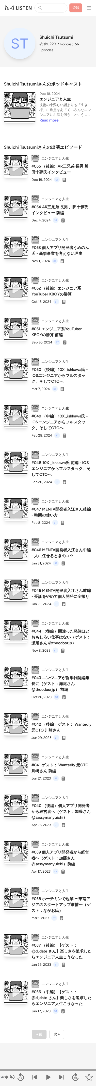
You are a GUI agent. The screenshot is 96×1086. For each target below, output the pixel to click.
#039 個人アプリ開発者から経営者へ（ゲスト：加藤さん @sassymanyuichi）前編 (60, 858)
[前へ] (34, 1077)
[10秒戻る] (21, 1077)
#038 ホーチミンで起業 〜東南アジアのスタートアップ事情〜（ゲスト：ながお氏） (61, 904)
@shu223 (48, 44)
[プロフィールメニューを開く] (89, 8)
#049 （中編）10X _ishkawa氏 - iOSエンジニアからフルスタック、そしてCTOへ (60, 422)
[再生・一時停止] (48, 1077)
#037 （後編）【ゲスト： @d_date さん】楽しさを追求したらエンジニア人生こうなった (62, 951)
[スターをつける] (89, 1077)
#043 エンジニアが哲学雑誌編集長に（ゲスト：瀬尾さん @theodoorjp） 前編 (60, 683)
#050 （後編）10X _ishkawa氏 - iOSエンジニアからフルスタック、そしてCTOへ (60, 375)
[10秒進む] (75, 1077)
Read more (49, 120)
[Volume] (9, 1077)
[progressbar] (48, 1070)
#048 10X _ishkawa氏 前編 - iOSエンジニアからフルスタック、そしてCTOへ (61, 468)
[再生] (16, 166)
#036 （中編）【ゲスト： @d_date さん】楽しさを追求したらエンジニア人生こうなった (62, 997)
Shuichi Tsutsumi (56, 37)
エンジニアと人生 (55, 99)
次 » (57, 1034)
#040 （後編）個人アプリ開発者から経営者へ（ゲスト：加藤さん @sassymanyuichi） (61, 811)
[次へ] (62, 1077)
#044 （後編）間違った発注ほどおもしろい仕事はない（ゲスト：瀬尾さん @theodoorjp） (61, 637)
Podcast (65, 44)
